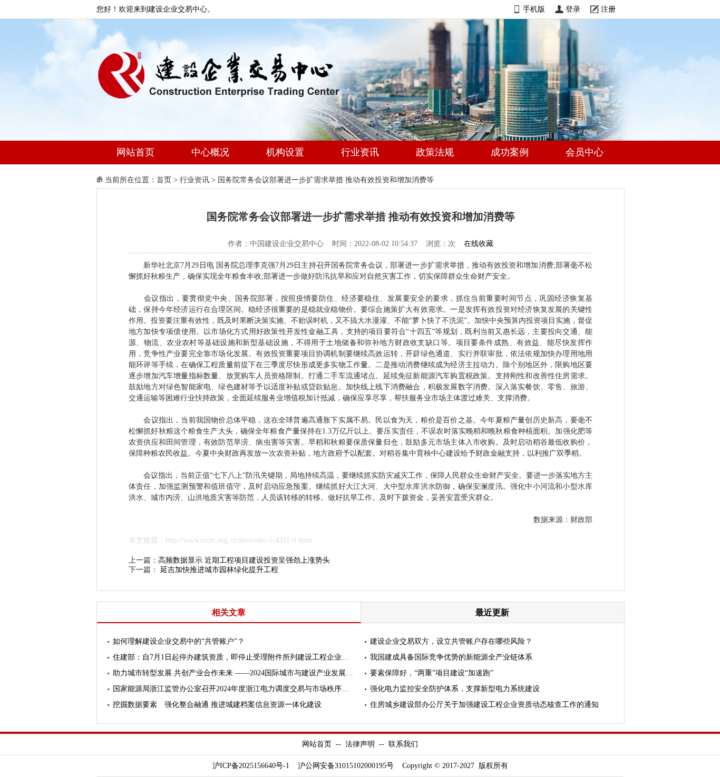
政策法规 (435, 152)
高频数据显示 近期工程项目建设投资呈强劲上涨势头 (244, 560)
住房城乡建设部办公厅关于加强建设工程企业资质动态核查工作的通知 (484, 705)
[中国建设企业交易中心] (235, 101)
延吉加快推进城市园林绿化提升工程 (219, 570)
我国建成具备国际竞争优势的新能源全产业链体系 (451, 657)
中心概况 (210, 152)
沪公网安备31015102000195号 (346, 766)
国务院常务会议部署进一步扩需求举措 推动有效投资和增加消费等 (326, 180)
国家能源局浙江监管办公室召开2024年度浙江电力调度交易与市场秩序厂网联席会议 (233, 689)
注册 (608, 9)
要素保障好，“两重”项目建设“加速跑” (431, 673)
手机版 (534, 9)
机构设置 (285, 152)
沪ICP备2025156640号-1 (250, 766)
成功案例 (510, 152)
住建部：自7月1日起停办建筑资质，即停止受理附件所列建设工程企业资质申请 (233, 657)
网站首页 (135, 152)
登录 (573, 9)
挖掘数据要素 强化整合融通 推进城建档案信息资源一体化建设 (217, 705)
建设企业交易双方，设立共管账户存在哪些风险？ (451, 641)
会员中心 (585, 152)
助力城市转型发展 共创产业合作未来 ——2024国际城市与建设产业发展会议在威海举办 (233, 673)
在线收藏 (478, 244)
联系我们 (403, 744)
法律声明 (360, 744)
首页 (164, 180)
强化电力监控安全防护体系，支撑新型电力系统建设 (455, 689)
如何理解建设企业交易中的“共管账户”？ (179, 641)
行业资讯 (360, 152)
